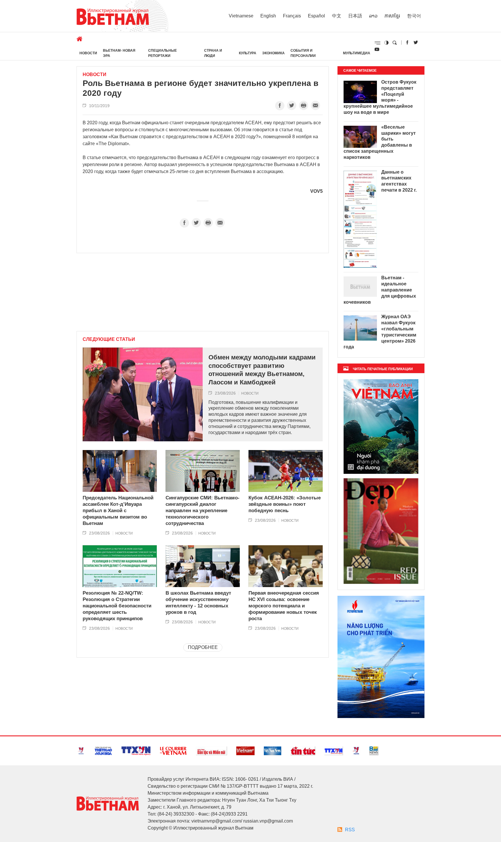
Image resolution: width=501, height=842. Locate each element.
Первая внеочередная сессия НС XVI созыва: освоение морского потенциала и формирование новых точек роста (283, 605)
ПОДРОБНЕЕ (203, 647)
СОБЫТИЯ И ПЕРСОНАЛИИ (303, 53)
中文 (336, 15)
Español (316, 15)
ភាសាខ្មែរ (392, 15)
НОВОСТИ (88, 53)
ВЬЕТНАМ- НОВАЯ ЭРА (119, 53)
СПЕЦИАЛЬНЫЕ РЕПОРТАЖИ (162, 53)
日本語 (355, 15)
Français (292, 15)
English (268, 15)
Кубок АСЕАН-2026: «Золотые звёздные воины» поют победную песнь (284, 504)
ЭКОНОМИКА (273, 53)
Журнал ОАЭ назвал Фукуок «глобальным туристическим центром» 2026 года (380, 331)
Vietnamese (241, 15)
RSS (350, 829)
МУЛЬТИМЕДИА (356, 53)
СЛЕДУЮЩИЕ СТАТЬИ (109, 339)
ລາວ (373, 15)
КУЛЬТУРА (247, 53)
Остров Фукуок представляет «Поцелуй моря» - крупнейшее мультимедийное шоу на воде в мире (380, 97)
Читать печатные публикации (383, 369)
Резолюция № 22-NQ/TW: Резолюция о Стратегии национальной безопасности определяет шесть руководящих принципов (117, 605)
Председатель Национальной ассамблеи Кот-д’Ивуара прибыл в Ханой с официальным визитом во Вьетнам (118, 510)
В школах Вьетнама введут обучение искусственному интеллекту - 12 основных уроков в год (198, 602)
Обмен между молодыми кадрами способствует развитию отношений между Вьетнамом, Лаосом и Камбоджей (262, 370)
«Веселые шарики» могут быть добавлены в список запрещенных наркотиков (380, 142)
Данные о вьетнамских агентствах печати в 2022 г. (399, 181)
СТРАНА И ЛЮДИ (213, 53)
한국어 (414, 15)
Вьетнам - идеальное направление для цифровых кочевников (380, 289)
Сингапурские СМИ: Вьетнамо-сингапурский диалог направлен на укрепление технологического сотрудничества (202, 510)
